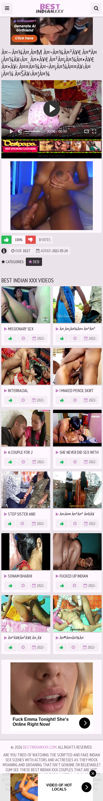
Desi (35, 261)
